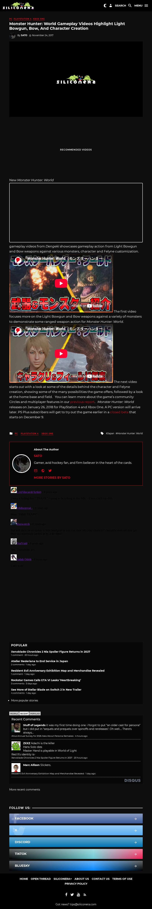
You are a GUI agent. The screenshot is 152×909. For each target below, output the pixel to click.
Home (24, 879)
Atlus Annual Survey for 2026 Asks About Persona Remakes (42, 736)
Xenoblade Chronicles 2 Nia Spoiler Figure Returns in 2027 (50, 651)
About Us (82, 879)
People (14, 714)
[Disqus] (76, 532)
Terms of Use (122, 879)
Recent (24, 714)
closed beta (119, 412)
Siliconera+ (63, 879)
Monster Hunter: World (130, 433)
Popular (35, 714)
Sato (24, 35)
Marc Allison (31, 765)
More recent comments (24, 789)
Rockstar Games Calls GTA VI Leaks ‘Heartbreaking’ (46, 680)
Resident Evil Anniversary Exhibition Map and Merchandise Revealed (58, 670)
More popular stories (24, 700)
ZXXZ (26, 743)
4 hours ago (81, 736)
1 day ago (90, 773)
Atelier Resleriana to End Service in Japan (39, 661)
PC (10, 19)
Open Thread (41, 879)
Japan (111, 433)
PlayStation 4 (23, 19)
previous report (82, 402)
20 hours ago (80, 757)
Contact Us (101, 879)
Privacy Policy (76, 883)
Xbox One (39, 19)
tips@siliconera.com (83, 904)
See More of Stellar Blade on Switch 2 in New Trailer (46, 689)
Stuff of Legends (34, 725)
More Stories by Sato (52, 477)
